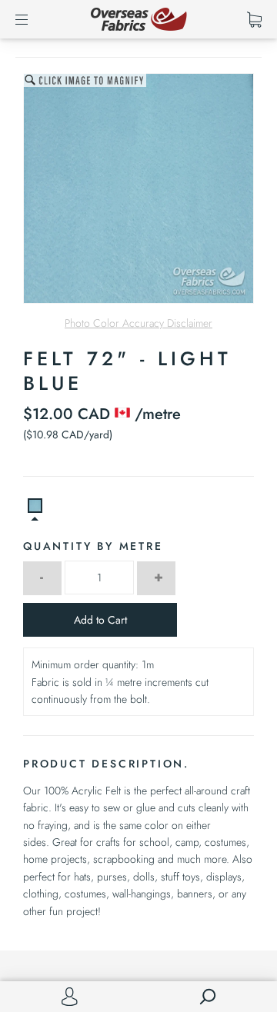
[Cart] (254, 19)
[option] (138, 188)
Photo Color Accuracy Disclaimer (138, 323)
